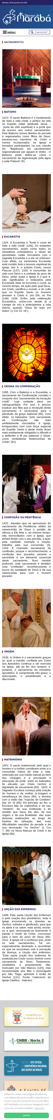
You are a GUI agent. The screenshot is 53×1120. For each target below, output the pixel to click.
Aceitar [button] (26, 1115)
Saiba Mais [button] (39, 1108)
